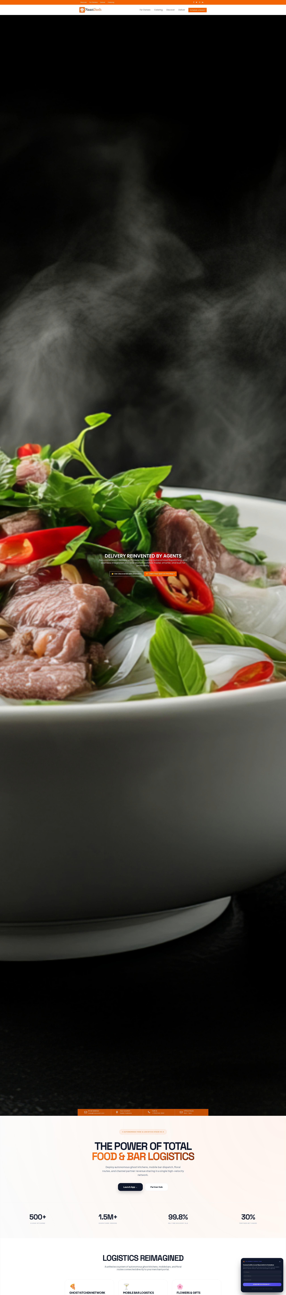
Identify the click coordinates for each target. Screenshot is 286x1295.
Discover (83, 2)
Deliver (102, 2)
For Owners (93, 2)
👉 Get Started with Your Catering (160, 574)
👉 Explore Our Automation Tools (124, 574)
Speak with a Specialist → (262, 1284)
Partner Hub (156, 1187)
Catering (111, 2)
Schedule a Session (197, 10)
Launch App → (130, 1187)
